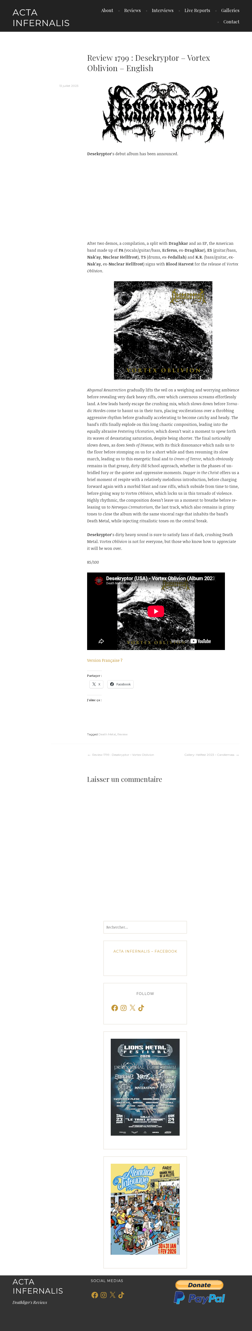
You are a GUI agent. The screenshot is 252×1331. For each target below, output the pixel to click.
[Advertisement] (163, 198)
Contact (231, 21)
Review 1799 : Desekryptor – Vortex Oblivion (123, 755)
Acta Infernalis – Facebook (145, 951)
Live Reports (197, 10)
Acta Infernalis (41, 17)
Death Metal (107, 734)
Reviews (132, 10)
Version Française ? (105, 660)
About (107, 10)
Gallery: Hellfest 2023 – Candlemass (209, 755)
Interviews (162, 10)
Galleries (230, 10)
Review (122, 734)
